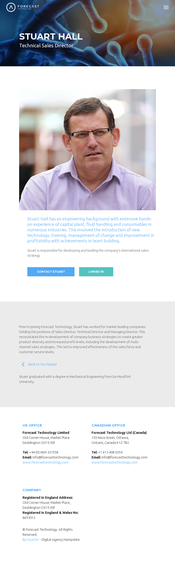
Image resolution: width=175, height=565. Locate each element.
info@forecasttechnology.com (55, 457)
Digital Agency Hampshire (61, 539)
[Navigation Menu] (166, 7)
